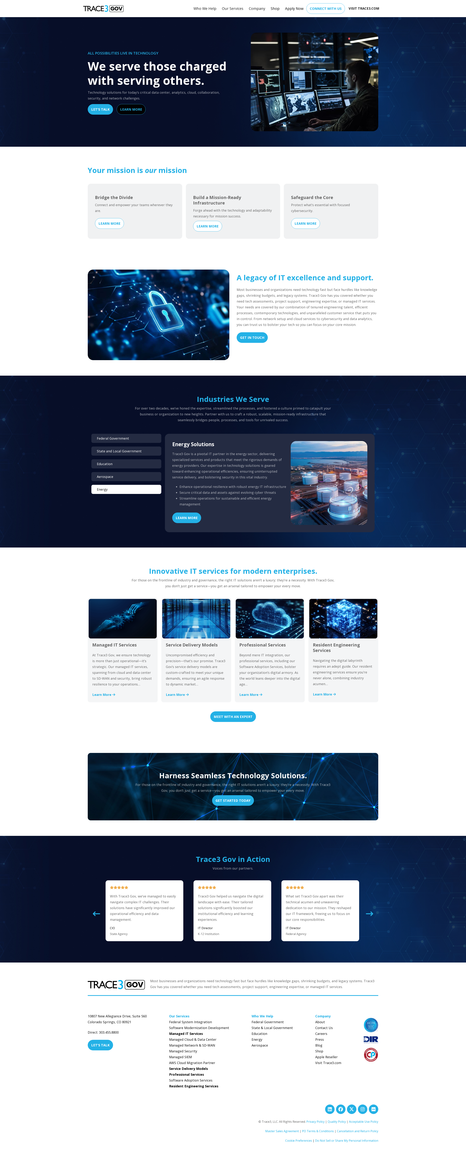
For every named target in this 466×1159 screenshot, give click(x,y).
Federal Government (268, 1022)
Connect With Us (325, 8)
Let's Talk (100, 109)
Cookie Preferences (298, 1141)
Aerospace (260, 1045)
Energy (257, 1039)
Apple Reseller (326, 1057)
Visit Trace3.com (328, 1063)
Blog (318, 1045)
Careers (321, 1033)
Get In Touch (252, 337)
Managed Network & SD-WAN (192, 1045)
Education (259, 1033)
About (320, 1022)
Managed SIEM (180, 1057)
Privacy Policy (315, 1122)
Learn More (131, 109)
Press (319, 1039)
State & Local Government (272, 1028)
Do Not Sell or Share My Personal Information (346, 1141)
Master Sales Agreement (282, 1131)
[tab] (126, 438)
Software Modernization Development (199, 1028)
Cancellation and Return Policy (357, 1131)
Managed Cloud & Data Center (192, 1039)
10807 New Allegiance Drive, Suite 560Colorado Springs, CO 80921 (117, 1019)
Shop (275, 8)
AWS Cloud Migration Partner (192, 1063)
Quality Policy (337, 1122)
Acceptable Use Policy (363, 1122)
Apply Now (294, 8)
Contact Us (324, 1028)
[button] (204, 8)
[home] (103, 8)
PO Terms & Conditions (318, 1131)
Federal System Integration (190, 1022)
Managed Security (183, 1051)
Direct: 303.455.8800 (103, 1032)
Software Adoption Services (190, 1080)
